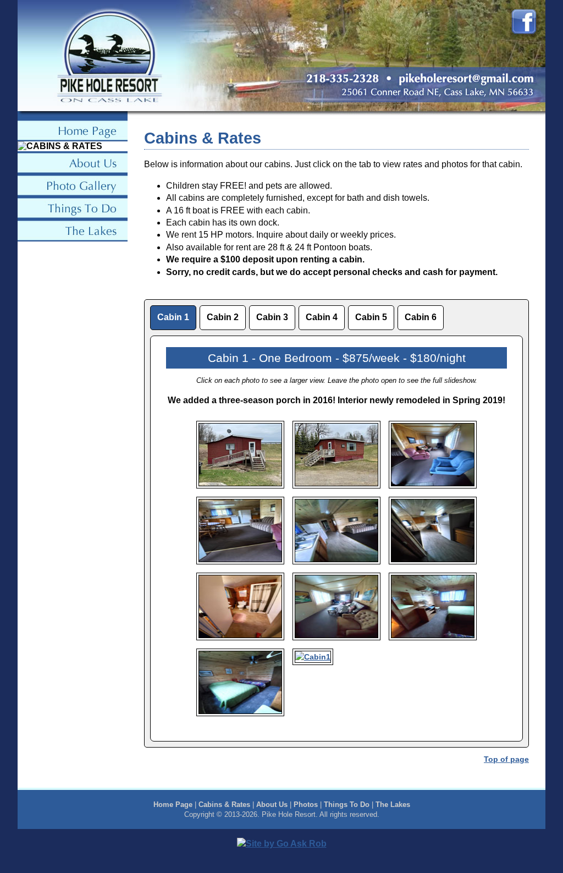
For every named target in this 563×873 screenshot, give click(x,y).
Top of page (506, 759)
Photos (306, 804)
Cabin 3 (272, 317)
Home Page (172, 804)
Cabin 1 (173, 317)
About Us (272, 804)
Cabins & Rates (224, 804)
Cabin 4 (322, 317)
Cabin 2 (223, 317)
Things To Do (346, 804)
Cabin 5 (371, 317)
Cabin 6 (421, 317)
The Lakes (393, 804)
